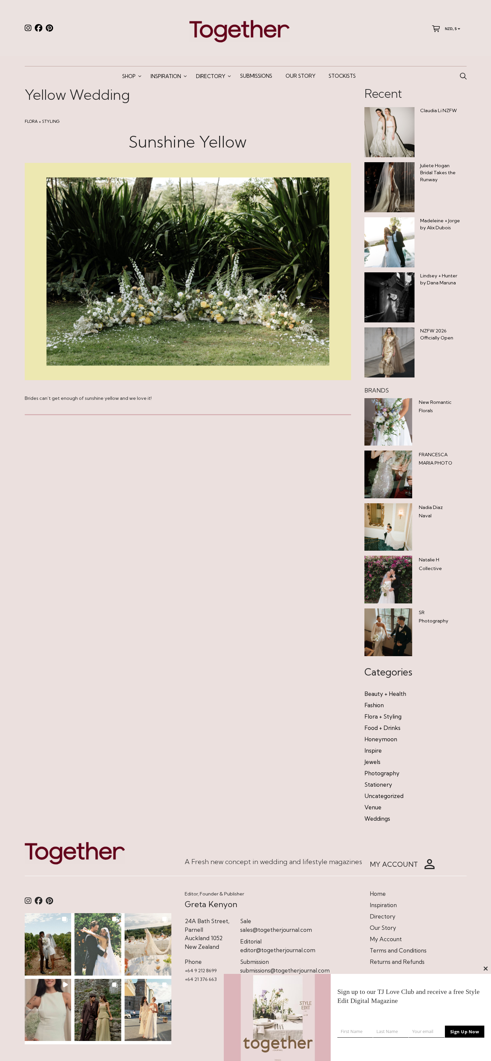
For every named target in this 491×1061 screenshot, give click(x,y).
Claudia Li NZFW (438, 110)
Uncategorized (383, 795)
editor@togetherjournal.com (277, 950)
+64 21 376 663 (201, 979)
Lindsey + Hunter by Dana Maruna (438, 279)
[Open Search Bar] (463, 76)
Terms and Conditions (398, 950)
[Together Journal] (239, 30)
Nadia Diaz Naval (431, 511)
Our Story (300, 76)
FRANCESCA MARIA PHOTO (435, 459)
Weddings (377, 818)
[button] (48, 944)
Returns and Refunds (397, 961)
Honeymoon (380, 739)
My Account (386, 939)
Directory (210, 76)
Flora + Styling (42, 121)
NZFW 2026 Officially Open (436, 334)
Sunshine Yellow (188, 142)
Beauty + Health (385, 693)
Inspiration (166, 76)
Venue (372, 807)
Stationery (378, 784)
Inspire (373, 750)
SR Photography (433, 616)
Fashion (374, 705)
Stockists (342, 76)
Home (378, 893)
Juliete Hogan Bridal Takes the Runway (438, 173)
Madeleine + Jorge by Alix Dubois (440, 224)
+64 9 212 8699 (201, 971)
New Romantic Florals (435, 406)
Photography (381, 773)
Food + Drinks (382, 727)
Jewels (372, 761)
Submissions (256, 76)
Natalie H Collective (430, 564)
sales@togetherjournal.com (276, 929)
